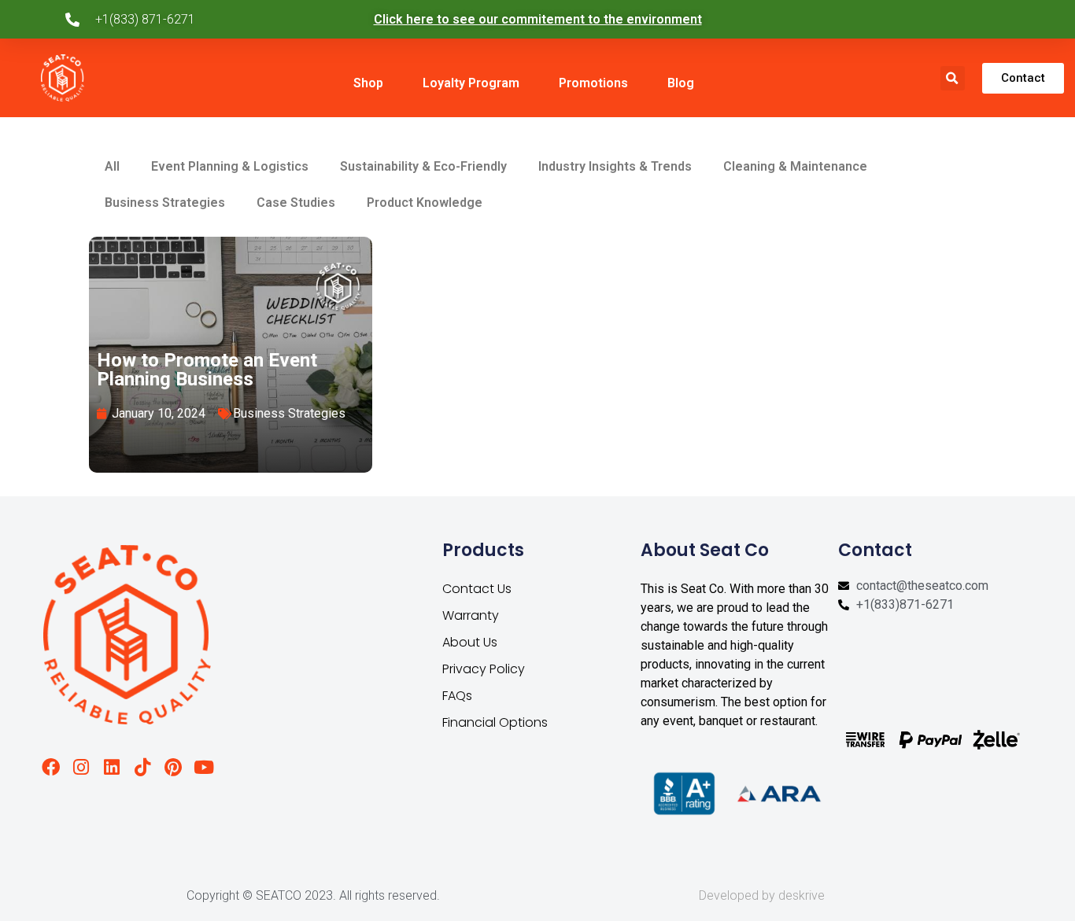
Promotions (593, 83)
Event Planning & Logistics (229, 166)
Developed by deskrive (762, 895)
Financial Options (495, 722)
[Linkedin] (111, 767)
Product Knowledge (424, 202)
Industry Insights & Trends (615, 166)
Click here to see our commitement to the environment (538, 19)
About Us (469, 642)
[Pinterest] (173, 767)
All (112, 166)
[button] (952, 78)
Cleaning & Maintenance (795, 166)
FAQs (457, 696)
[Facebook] (51, 767)
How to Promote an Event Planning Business (207, 369)
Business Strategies (165, 202)
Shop (368, 83)
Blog (680, 83)
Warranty (470, 615)
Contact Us (477, 589)
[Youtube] (203, 767)
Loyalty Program (471, 83)
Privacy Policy (483, 669)
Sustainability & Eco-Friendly (423, 166)
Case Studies (296, 202)
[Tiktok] (142, 767)
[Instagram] (81, 767)
